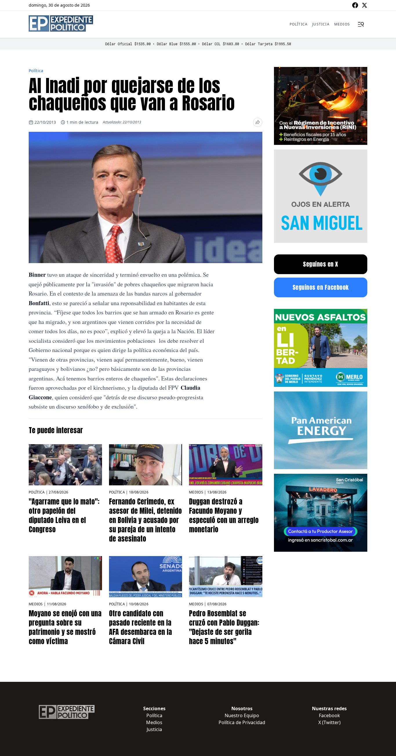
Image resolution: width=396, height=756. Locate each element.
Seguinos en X (320, 264)
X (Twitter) (329, 722)
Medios (342, 24)
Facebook (329, 715)
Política (299, 24)
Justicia (321, 24)
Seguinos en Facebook (321, 287)
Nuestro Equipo (242, 715)
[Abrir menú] (361, 24)
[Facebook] (355, 5)
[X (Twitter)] (364, 5)
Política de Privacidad (242, 722)
